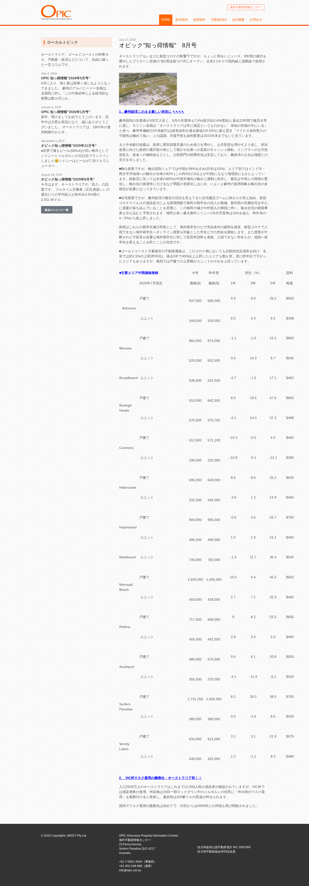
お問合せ (256, 19)
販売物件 (182, 19)
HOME (165, 19)
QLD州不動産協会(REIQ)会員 (216, 851)
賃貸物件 (199, 19)
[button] (56, 209)
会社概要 (238, 19)
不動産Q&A (219, 19)
